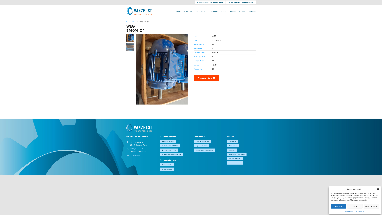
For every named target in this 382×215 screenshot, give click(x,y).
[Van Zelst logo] (139, 124)
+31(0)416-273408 (137, 149)
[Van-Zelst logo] (139, 7)
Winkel (134, 22)
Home (128, 22)
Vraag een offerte (205, 78)
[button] (378, 189)
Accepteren (338, 206)
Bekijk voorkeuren (371, 206)
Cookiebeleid (349, 211)
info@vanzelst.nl (136, 155)
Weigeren (355, 206)
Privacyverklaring (359, 211)
